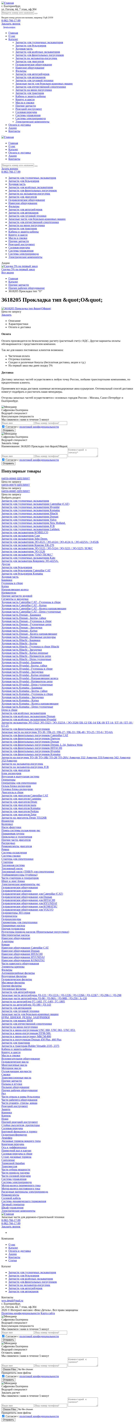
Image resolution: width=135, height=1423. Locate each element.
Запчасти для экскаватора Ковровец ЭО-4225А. (30, 560)
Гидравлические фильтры (16, 979)
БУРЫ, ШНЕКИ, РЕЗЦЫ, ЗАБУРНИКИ (25, 1017)
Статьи (12, 1260)
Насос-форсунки (11, 827)
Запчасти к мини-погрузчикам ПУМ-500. (26, 1033)
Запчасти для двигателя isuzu (18, 805)
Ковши (5, 944)
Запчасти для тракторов (29, 93)
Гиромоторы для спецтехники (19, 922)
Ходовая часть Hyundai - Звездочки (22, 671)
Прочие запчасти (25, 105)
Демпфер (6, 1137)
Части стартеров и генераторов (20, 877)
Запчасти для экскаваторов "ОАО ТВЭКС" (27, 554)
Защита (5, 1109)
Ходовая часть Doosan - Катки (19, 630)
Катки (5, 586)
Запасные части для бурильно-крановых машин (44, 83)
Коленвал (7, 824)
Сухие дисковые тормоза (16, 1156)
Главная (13, 32)
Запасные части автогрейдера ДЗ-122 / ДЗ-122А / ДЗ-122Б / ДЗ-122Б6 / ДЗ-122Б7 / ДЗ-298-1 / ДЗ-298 (61, 995)
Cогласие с (32, 426)
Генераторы (8, 779)
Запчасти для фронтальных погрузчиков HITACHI (31, 747)
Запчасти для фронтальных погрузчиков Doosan (30, 741)
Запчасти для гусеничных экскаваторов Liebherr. (30, 529)
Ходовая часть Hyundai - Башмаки (21, 662)
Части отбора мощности (15, 1169)
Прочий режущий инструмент (19, 1121)
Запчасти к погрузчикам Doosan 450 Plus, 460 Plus (31, 1039)
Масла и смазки (24, 102)
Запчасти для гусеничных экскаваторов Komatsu (30, 510)
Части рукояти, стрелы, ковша (19, 1102)
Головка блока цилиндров (17, 789)
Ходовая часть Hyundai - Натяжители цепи (27, 681)
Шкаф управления (12, 1207)
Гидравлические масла (14, 1061)
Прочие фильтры (11, 985)
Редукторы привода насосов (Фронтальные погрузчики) (35, 931)
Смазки (5, 1074)
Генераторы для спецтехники (19, 782)
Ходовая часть (24, 48)
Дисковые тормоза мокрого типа (21, 1140)
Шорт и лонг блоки (13, 881)
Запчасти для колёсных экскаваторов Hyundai (28, 719)
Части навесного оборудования (20, 963)
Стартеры (7, 862)
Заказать (6, 314)
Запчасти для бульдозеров (30, 45)
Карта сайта (48, 1313)
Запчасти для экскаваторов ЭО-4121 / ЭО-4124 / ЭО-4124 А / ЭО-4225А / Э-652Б (50, 541)
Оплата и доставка (19, 124)
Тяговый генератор (12, 1204)
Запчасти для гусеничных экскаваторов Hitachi (29, 513)
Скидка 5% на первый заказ (18, 269)
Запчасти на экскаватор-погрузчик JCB (25, 766)
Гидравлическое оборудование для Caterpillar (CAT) (32, 893)
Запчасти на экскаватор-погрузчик (36, 58)
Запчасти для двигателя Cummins (21, 798)
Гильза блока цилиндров (16, 785)
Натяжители (8, 592)
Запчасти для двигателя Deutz (19, 801)
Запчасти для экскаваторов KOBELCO (24, 532)
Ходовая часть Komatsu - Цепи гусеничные (27, 706)
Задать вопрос (9, 27)
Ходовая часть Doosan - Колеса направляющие (29, 633)
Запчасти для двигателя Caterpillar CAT (24, 795)
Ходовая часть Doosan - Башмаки (21, 614)
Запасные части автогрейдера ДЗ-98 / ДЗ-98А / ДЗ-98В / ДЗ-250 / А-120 (44, 998)
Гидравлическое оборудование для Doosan (26, 896)
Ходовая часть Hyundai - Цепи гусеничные (27, 684)
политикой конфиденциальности (39, 426)
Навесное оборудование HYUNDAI (22, 957)
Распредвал (8, 843)
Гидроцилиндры (11, 919)
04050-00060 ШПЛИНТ (15, 478)
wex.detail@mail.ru (12, 1300)
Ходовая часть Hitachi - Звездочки (21, 649)
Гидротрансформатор (14, 1134)
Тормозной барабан (13, 1163)
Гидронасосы (9, 915)
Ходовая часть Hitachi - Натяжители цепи (26, 656)
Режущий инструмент (28, 108)
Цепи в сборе (9, 709)
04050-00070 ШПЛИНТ (15, 484)
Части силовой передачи (16, 1175)
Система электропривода (30, 118)
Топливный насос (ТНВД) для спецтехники (27, 871)
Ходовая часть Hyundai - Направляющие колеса (29, 678)
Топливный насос (12, 868)
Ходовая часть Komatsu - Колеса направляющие (30, 703)
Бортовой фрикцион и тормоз (19, 1131)
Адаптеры (7, 941)
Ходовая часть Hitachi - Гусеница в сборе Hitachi (30, 646)
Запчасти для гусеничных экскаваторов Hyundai (30, 507)
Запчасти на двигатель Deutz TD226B (24, 817)
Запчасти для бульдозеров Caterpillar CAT (26, 570)
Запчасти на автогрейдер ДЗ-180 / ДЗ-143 (26, 1004)
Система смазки (11, 855)
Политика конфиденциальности (20, 1313)
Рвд (3, 1093)
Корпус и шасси (25, 99)
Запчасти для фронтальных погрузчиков (39, 55)
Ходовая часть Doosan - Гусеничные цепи (26, 624)
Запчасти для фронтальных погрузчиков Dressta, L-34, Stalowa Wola (41, 744)
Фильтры (20, 70)
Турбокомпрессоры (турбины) (19, 874)
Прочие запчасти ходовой (16, 595)
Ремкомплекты (10, 1194)
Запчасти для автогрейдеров (32, 74)
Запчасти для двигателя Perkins (20, 811)
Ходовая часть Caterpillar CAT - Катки (24, 605)
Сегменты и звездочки (14, 598)
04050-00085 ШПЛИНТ (15, 491)
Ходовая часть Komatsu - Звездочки (22, 697)
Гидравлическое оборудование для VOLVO (27, 909)
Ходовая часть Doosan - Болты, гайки (23, 617)
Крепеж (6, 1115)
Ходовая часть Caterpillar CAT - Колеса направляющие (33, 608)
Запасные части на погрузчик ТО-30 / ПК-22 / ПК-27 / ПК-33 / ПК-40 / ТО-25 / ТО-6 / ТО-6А (57, 732)
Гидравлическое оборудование (33, 64)
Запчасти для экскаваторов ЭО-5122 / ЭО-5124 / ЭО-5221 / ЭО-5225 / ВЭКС (47, 548)
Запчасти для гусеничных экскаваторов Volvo (28, 519)
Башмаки (6, 579)
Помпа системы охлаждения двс (20, 830)
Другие (5, 564)
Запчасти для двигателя (29, 61)
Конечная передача (12, 1144)
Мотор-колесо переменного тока (20, 1185)
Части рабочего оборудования (19, 1099)
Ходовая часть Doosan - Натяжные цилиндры (28, 637)
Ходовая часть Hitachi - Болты (19, 643)
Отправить (8, 430)
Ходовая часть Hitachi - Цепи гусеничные (26, 659)
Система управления (27, 115)
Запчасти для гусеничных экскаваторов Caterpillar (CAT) (35, 503)
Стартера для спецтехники (17, 858)
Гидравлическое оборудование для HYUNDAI (29, 903)
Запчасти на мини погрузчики (33, 89)
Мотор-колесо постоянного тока (20, 1188)
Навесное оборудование (29, 67)
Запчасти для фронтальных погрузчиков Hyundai (30, 751)
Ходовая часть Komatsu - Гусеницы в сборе (27, 694)
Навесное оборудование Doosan (20, 950)
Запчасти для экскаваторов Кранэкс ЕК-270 (27, 545)
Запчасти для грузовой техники (34, 80)
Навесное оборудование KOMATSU (23, 960)
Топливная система (13, 865)
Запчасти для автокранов (30, 77)
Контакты (14, 131)
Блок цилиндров (11, 773)
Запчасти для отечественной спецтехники (40, 86)
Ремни (5, 849)
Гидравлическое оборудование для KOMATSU (29, 906)
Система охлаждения (14, 852)
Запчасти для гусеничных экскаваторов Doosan (29, 516)
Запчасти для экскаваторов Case (20, 535)
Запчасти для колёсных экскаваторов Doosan (28, 716)
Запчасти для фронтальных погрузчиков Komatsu (30, 754)
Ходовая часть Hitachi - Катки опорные (24, 652)
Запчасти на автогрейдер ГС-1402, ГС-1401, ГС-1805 (33, 1001)
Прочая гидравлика (13, 928)
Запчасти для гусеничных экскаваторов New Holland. (33, 522)
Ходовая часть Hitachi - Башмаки (20, 640)
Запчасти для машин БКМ (17, 1020)
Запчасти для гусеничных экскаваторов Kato (28, 557)
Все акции (7, 272)
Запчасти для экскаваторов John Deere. (24, 538)
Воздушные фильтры (14, 976)
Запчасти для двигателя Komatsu (20, 808)
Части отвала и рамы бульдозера (20, 1096)
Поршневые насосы (13, 925)
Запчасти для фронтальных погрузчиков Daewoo (30, 738)
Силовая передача (26, 112)
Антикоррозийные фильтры (18, 972)
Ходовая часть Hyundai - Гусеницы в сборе (27, 668)
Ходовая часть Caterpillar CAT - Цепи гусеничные (31, 611)
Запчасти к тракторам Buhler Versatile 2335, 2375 (30, 1045)
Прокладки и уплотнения (16, 836)
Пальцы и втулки (11, 1083)
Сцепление (8, 1160)
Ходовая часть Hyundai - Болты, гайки (24, 665)
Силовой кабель (11, 1198)
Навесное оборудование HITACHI (22, 953)
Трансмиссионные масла (16, 1077)
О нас (11, 36)
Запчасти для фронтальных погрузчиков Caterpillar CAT (34, 735)
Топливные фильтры (13, 988)
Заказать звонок (10, 1226)
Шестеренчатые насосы (15, 934)
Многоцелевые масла (14, 1064)
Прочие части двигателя (16, 839)
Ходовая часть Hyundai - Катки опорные (25, 675)
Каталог (13, 39)
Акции (12, 127)
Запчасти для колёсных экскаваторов (37, 51)
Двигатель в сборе (12, 792)
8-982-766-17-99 (10, 20)
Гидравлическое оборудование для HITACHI (28, 900)
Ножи (4, 1118)
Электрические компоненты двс (20, 884)
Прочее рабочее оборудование (19, 1090)
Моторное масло (11, 1068)
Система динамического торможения (23, 1201)
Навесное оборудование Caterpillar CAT (25, 947)
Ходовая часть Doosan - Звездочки (21, 627)
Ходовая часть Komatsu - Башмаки (21, 687)
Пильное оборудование (15, 1087)
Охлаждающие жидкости (16, 1071)
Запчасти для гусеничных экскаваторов (39, 42)
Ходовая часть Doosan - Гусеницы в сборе (26, 621)
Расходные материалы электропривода (24, 1191)
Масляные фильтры (13, 982)
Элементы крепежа (12, 966)
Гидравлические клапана (16, 890)
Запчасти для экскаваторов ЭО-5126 (23, 551)
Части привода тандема (15, 1172)
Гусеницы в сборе (12, 583)
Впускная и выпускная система (20, 776)
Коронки (6, 1112)
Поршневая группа (12, 833)
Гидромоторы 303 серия (15, 912)
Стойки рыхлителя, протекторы (20, 1125)
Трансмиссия (9, 1166)
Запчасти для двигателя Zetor (18, 814)
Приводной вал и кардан (16, 1150)
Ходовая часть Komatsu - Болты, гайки (24, 690)
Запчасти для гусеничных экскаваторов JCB (28, 526)
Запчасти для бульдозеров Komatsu (22, 573)
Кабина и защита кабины (30, 96)
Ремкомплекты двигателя (16, 846)
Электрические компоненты (32, 121)
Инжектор (7, 820)
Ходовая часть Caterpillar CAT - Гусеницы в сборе (31, 602)
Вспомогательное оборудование (20, 1058)
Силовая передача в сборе (16, 1153)
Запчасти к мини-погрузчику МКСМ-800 (26, 1036)
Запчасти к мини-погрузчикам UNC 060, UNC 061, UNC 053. (38, 1030)
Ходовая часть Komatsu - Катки (20, 700)
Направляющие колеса (14, 589)
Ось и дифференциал (14, 1147)
